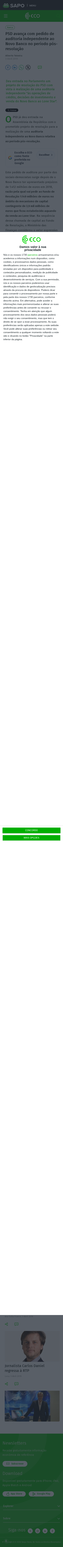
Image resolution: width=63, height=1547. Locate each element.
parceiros (33, 255)
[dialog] (31, 773)
